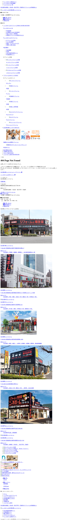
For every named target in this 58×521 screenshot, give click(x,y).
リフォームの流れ (11, 40)
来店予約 (7, 20)
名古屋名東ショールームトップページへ (11, 172)
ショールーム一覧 (8, 4)
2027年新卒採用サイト (12, 53)
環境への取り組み (11, 44)
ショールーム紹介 (11, 154)
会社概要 (9, 50)
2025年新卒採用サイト (9, 510)
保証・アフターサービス (13, 43)
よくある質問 (10, 42)
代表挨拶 (9, 30)
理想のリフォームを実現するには (15, 35)
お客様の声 (8, 151)
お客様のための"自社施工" (13, 32)
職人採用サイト (8, 513)
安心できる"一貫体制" (12, 33)
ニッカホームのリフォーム (16, 25)
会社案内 (6, 47)
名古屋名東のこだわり (11, 127)
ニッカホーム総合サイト (10, 1)
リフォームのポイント (10, 75)
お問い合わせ (8, 17)
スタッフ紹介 (8, 153)
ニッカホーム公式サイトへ (7, 174)
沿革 (8, 51)
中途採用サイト (11, 54)
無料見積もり (7, 19)
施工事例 (7, 150)
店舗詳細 (3, 181)
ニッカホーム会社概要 (9, 3)
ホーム (5, 494)
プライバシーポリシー (9, 515)
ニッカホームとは (8, 28)
